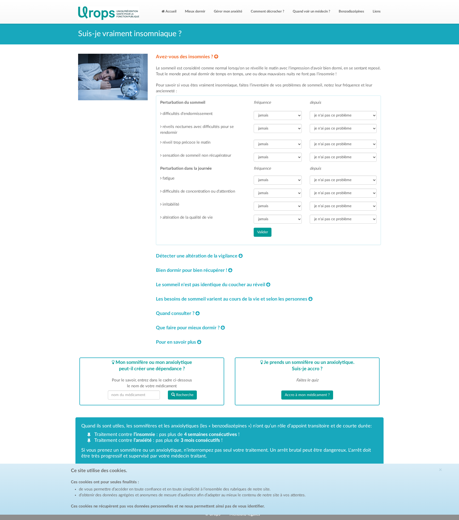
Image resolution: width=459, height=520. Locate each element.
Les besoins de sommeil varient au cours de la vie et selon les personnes (232, 299)
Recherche (184, 395)
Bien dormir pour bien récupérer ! (192, 270)
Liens (377, 11)
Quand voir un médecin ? (311, 11)
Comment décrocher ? (267, 11)
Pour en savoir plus (176, 342)
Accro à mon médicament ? (307, 395)
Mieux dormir (195, 11)
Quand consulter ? (176, 313)
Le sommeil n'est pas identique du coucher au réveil (211, 284)
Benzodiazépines (351, 11)
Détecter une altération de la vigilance (197, 256)
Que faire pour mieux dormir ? (188, 328)
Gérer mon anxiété (228, 11)
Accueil (170, 11)
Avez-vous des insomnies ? (185, 57)
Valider (262, 232)
